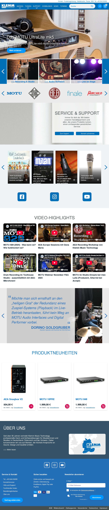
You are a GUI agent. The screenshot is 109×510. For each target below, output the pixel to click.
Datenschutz (93, 508)
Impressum (103, 508)
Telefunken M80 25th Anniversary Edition (87, 178)
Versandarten (82, 508)
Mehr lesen (11, 449)
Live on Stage (88, 81)
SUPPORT (36, 6)
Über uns (6, 494)
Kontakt (60, 1)
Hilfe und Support (9, 485)
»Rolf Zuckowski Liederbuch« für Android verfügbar (16, 178)
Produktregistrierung (70, 1)
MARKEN (20, 6)
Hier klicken (79, 496)
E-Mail (69, 481)
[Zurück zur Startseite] (8, 6)
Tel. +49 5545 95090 (100, 1)
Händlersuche (81, 1)
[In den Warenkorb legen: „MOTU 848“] (103, 406)
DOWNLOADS (47, 6)
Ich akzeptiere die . (82, 490)
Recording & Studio (25, 81)
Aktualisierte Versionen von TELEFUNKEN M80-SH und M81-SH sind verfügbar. (64, 178)
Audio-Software (56, 81)
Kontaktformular (8, 482)
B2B (92, 1)
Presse (88, 1)
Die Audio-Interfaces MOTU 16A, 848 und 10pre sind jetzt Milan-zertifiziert (40, 178)
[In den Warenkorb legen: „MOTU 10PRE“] (67, 406)
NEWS (56, 6)
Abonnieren (96, 497)
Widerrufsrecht (59, 508)
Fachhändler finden (10, 488)
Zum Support (64, 133)
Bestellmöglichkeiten (10, 491)
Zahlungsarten (71, 508)
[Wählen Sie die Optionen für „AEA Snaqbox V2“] (31, 406)
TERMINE (63, 6)
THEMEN (28, 6)
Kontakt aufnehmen (87, 133)
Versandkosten (18, 407)
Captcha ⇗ (83, 499)
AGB (50, 508)
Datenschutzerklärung (87, 490)
